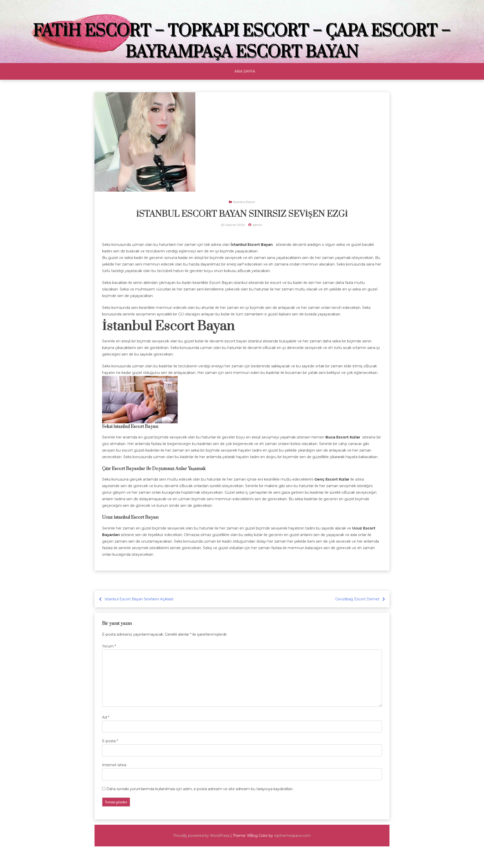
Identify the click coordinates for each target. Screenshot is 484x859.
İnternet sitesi (114, 765)
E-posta (110, 741)
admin (257, 225)
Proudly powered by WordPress (201, 835)
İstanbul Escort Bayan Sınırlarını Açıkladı (139, 599)
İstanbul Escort (244, 202)
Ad (105, 717)
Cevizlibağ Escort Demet (357, 599)
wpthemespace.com (292, 835)
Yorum (109, 646)
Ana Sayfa (244, 71)
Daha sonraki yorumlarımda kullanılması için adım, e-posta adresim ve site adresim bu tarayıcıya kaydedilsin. (199, 789)
